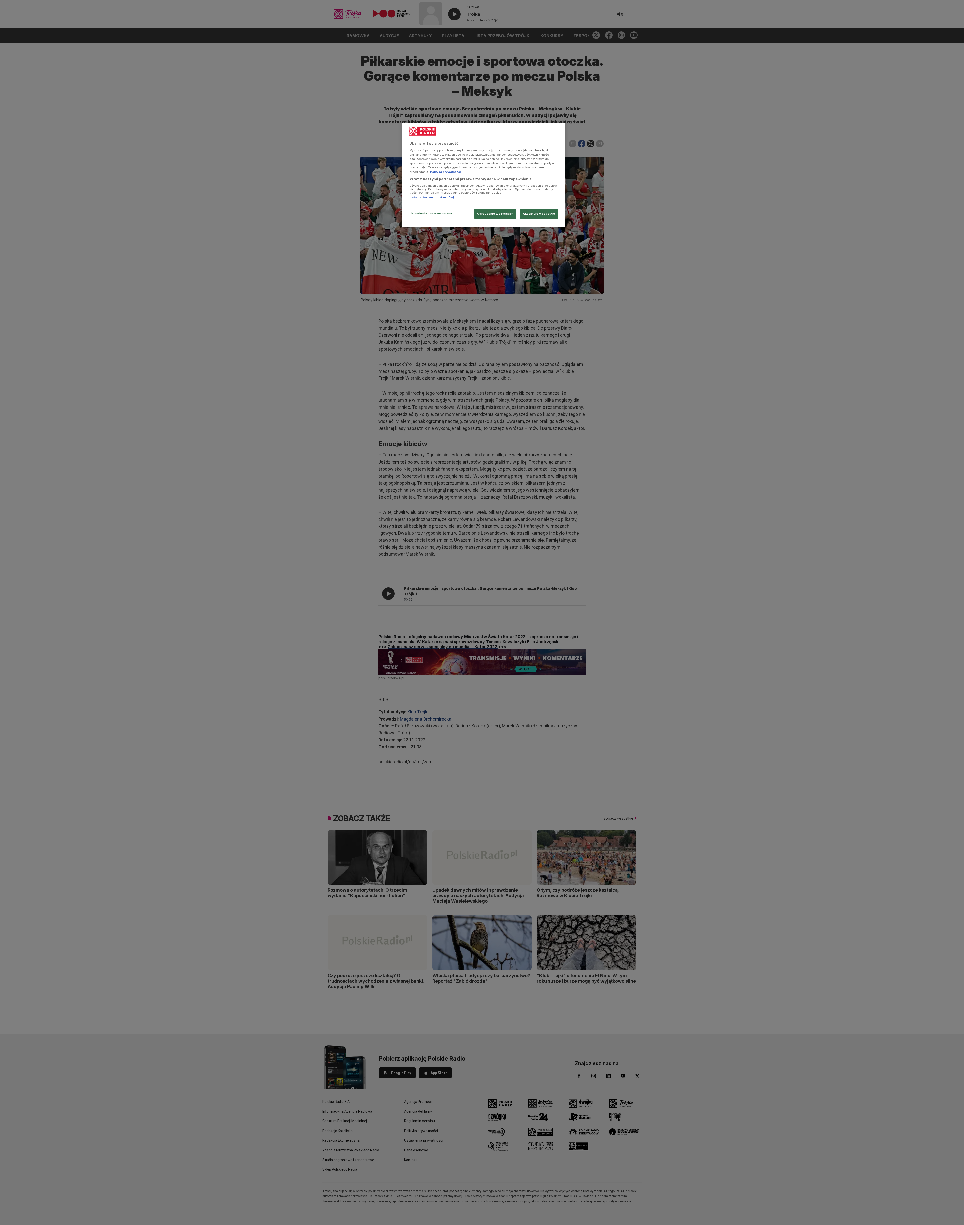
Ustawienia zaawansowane (431, 213)
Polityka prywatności (445, 172)
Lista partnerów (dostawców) (432, 197)
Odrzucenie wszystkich (495, 213)
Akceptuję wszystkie (539, 213)
